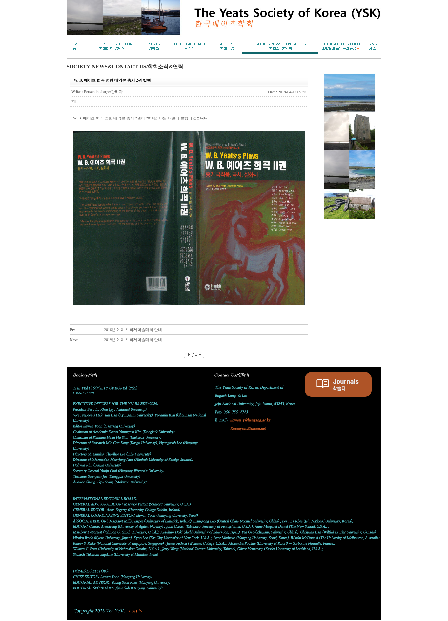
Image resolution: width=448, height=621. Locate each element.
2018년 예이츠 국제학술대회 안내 (133, 329)
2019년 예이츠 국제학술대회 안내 (133, 339)
